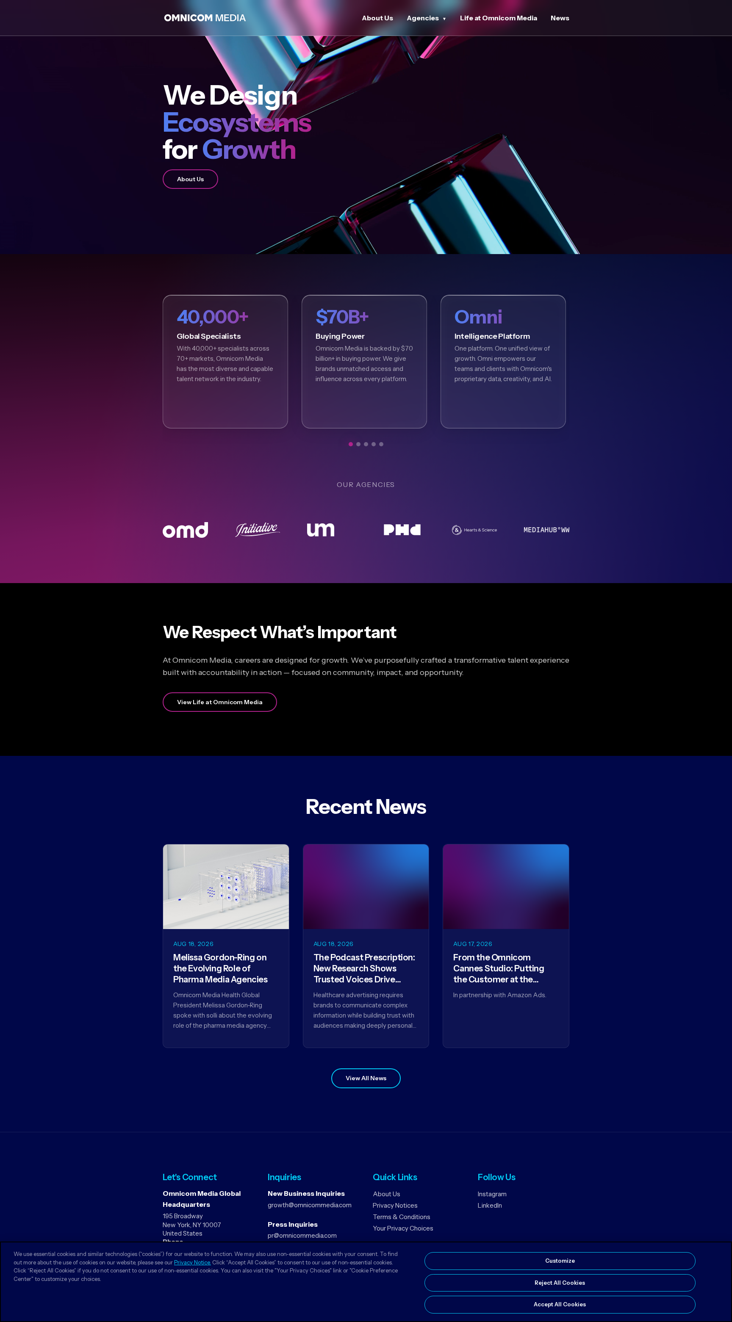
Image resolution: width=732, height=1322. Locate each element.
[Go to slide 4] (374, 444)
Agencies (423, 17)
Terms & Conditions (401, 1217)
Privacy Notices (395, 1205)
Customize (560, 1260)
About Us (377, 17)
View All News (366, 1078)
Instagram (492, 1194)
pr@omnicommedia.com (302, 1235)
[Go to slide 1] (351, 444)
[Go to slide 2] (358, 444)
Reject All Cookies (560, 1282)
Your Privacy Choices (403, 1228)
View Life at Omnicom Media (220, 702)
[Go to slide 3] (366, 444)
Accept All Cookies (560, 1304)
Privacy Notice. (192, 1262)
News (560, 17)
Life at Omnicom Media (498, 17)
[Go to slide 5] (381, 444)
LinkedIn (490, 1205)
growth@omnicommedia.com (310, 1205)
